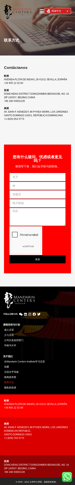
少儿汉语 (9, 335)
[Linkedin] (25, 314)
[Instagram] (30, 314)
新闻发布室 (10, 377)
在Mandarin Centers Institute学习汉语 (24, 361)
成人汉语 (9, 329)
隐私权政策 (10, 387)
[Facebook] (34, 314)
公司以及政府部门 (13, 340)
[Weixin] (21, 314)
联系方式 (9, 382)
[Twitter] (39, 314)
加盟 (6, 366)
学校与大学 (10, 345)
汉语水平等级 (11, 372)
